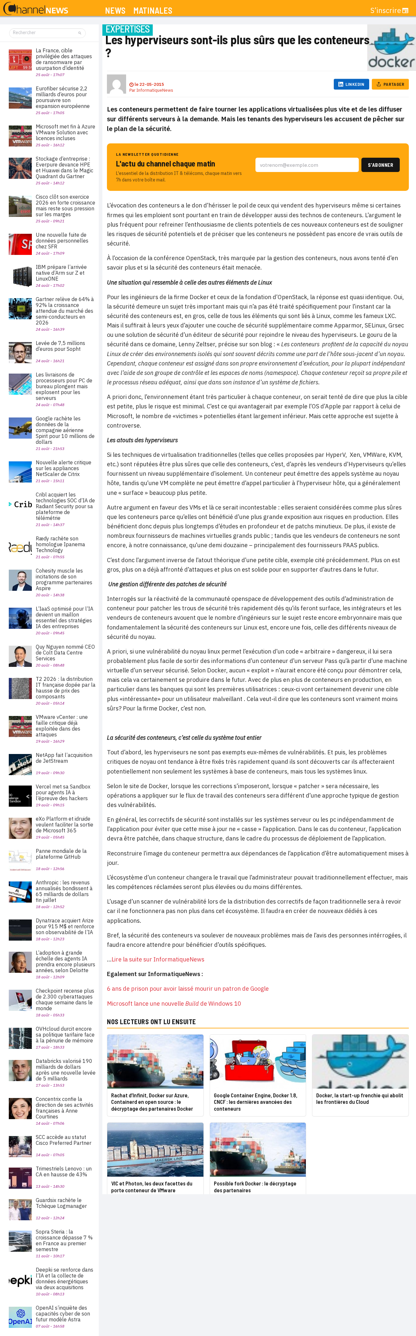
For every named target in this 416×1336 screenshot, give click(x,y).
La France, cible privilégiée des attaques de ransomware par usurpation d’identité (64, 59)
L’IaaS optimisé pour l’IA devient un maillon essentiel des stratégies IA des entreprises (64, 617)
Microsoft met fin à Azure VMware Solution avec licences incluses (65, 132)
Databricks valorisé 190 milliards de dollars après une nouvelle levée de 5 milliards (66, 1070)
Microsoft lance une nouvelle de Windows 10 (174, 1003)
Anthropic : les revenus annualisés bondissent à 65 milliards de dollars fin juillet (64, 891)
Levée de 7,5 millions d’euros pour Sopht (60, 346)
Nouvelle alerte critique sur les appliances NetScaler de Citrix (63, 468)
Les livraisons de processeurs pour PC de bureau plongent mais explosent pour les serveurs (64, 386)
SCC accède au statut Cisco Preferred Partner (63, 1140)
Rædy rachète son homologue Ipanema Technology (60, 544)
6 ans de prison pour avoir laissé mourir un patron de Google (188, 988)
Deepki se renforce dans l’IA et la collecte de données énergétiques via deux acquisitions (64, 1278)
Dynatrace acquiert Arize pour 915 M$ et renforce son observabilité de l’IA (65, 926)
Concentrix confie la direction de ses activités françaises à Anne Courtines (64, 1108)
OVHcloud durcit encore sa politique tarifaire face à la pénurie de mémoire (65, 1034)
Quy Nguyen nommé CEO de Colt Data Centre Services (65, 652)
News (115, 10)
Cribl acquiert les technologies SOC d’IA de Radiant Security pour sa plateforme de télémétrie (65, 506)
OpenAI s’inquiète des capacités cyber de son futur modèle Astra (63, 1313)
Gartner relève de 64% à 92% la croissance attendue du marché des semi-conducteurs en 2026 (65, 311)
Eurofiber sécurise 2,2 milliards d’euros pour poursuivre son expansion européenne (63, 97)
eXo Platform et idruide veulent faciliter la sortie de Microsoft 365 (64, 824)
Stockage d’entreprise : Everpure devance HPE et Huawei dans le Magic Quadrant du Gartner (64, 167)
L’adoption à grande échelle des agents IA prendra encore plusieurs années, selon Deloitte (65, 961)
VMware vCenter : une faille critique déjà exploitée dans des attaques (62, 726)
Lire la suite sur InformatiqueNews (157, 959)
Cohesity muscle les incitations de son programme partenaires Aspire (64, 579)
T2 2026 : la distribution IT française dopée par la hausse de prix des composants (66, 688)
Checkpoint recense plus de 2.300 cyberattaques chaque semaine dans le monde (65, 999)
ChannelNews (35, 9)
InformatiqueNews (154, 90)
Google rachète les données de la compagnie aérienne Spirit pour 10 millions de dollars (65, 430)
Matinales (152, 10)
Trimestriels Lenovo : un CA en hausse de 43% (64, 1171)
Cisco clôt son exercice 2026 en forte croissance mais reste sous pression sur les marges (65, 205)
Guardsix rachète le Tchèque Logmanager (61, 1203)
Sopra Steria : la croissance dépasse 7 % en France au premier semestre (64, 1240)
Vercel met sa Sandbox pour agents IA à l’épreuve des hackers (63, 792)
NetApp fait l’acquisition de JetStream (64, 758)
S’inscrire (385, 10)
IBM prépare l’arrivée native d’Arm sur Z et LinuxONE (61, 273)
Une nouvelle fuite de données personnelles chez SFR (62, 240)
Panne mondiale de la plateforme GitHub (61, 854)
